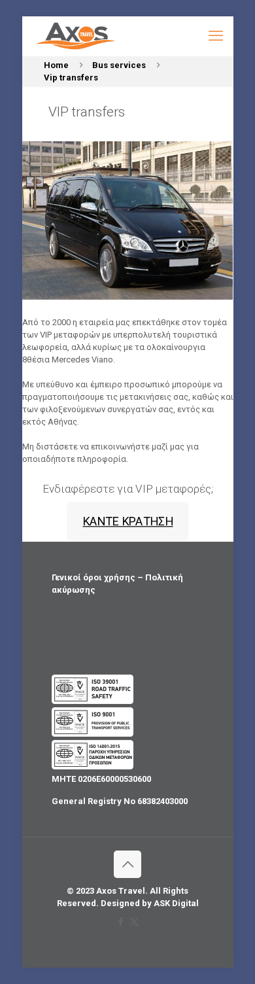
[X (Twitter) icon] (134, 922)
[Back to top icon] (127, 864)
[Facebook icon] (121, 922)
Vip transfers (71, 77)
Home (56, 65)
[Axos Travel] (75, 36)
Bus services (119, 65)
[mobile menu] (216, 36)
